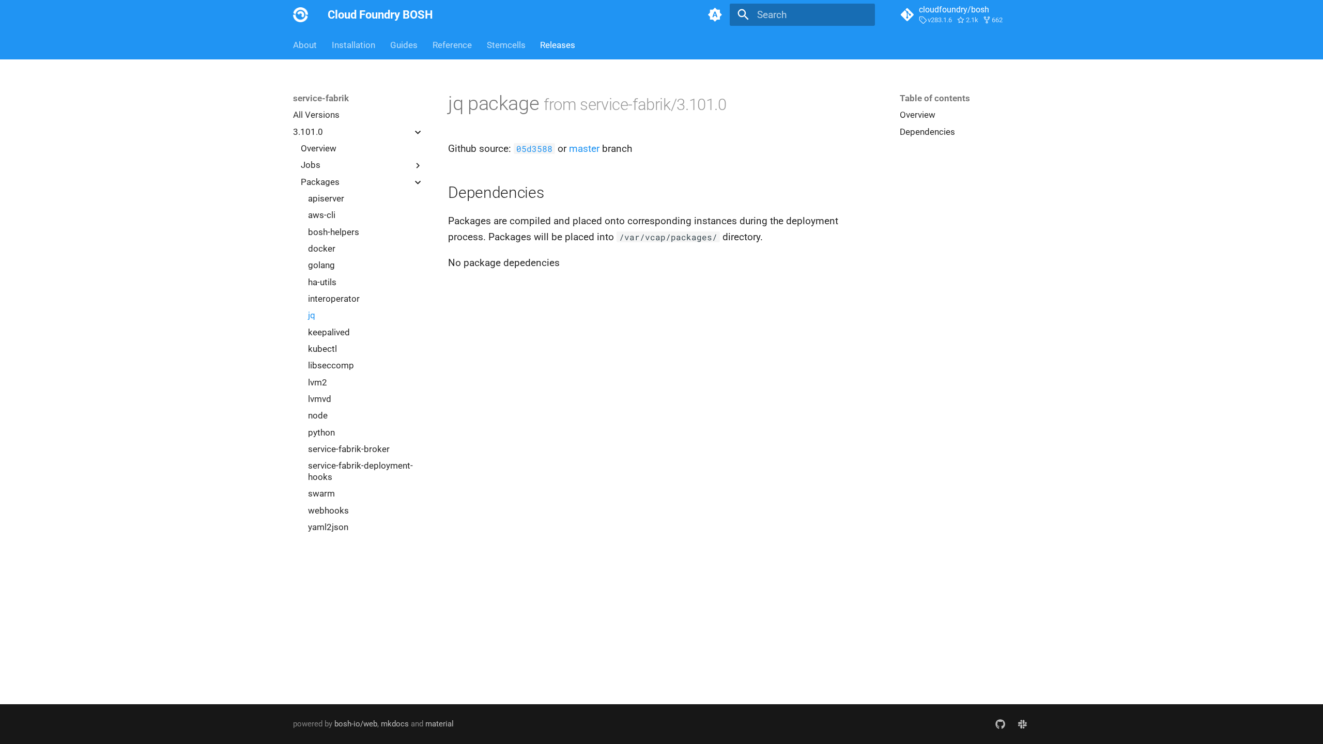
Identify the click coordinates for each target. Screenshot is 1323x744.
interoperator (334, 298)
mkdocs (395, 724)
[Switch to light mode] (714, 15)
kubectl (322, 349)
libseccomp (331, 365)
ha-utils (322, 282)
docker (321, 248)
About (305, 45)
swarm (321, 493)
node (318, 415)
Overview (318, 148)
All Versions (316, 115)
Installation (353, 45)
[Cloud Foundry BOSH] (300, 15)
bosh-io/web (355, 724)
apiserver (326, 198)
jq (311, 315)
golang (321, 265)
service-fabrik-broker (349, 449)
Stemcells (505, 45)
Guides (404, 45)
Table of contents (935, 98)
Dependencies (927, 132)
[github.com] (1000, 724)
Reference (452, 45)
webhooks (328, 510)
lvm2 (317, 382)
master (584, 148)
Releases (557, 45)
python (321, 432)
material (439, 724)
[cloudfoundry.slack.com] (1022, 724)
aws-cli (321, 215)
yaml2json (328, 527)
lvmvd (319, 399)
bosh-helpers (333, 232)
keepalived (329, 332)
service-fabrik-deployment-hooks (360, 471)
